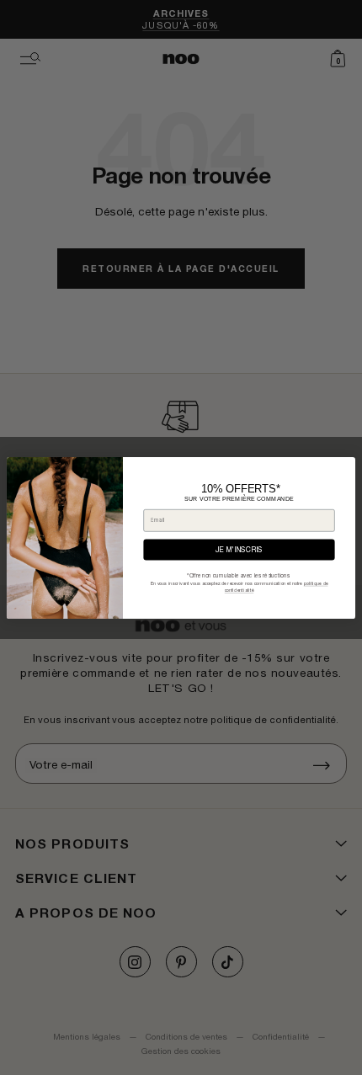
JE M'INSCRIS (239, 549)
